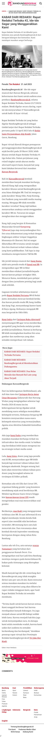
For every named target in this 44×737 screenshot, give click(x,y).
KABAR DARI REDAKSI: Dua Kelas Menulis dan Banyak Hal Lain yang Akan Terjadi (20, 374)
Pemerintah (38, 715)
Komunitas (37, 695)
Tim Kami (12, 729)
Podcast (4, 704)
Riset (24, 695)
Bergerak (26, 710)
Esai (14, 688)
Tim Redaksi (14, 84)
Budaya (36, 693)
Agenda (4, 706)
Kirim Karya (15, 732)
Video (4, 701)
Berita (4, 690)
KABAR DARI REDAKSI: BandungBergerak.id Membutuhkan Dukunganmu (21, 363)
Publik (36, 712)
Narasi (15, 693)
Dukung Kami (28, 732)
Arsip (35, 717)
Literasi (25, 690)
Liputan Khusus (4, 696)
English (5, 721)
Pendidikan (27, 688)
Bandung (5, 688)
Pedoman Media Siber (27, 729)
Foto (3, 699)
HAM (35, 690)
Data (36, 710)
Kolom (15, 695)
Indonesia (16, 710)
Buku (25, 697)
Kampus (26, 693)
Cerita (4, 11)
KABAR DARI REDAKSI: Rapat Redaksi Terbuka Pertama (22, 353)
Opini (14, 690)
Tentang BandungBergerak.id (22, 727)
